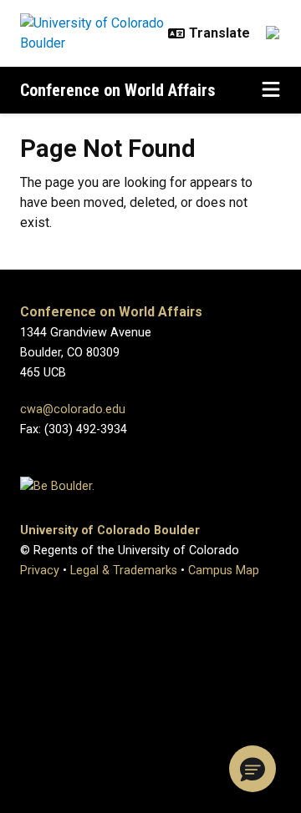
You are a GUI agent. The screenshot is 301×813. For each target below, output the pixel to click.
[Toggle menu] (271, 90)
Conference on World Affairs (118, 90)
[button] (252, 768)
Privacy (39, 570)
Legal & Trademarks (123, 570)
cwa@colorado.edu (72, 409)
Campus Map (223, 570)
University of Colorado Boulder (110, 530)
